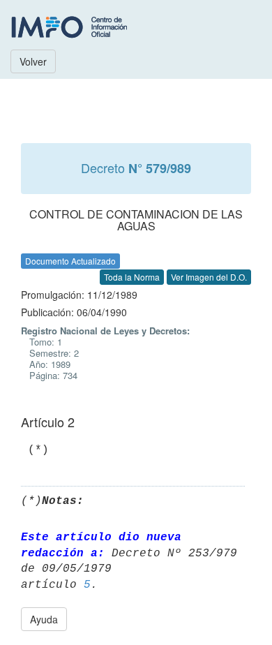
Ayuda (44, 619)
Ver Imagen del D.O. (209, 277)
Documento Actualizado (70, 261)
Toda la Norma (132, 277)
